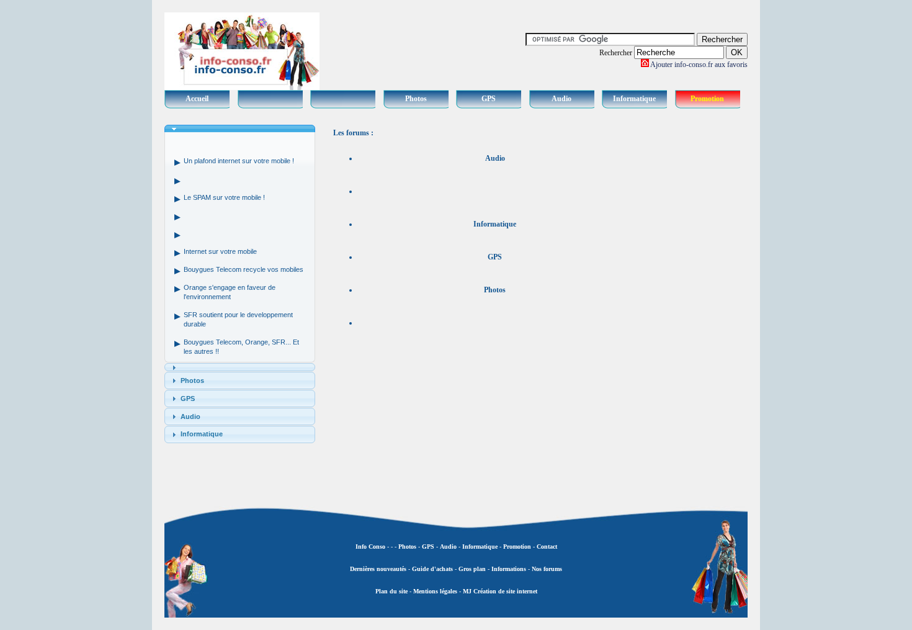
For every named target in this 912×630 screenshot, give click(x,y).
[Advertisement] (698, 310)
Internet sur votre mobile (220, 251)
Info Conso (370, 546)
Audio (561, 98)
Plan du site (391, 591)
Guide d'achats (432, 568)
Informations (508, 568)
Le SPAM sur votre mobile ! (224, 197)
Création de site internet (504, 591)
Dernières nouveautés (378, 568)
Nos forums (547, 568)
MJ (467, 591)
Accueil (197, 98)
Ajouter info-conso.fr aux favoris (699, 64)
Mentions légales (435, 591)
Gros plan (472, 568)
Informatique (634, 98)
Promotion (707, 98)
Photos (416, 98)
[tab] (239, 129)
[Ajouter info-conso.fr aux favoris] (645, 64)
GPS (488, 98)
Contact (547, 546)
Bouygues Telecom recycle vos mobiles (243, 269)
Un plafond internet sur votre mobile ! (239, 160)
